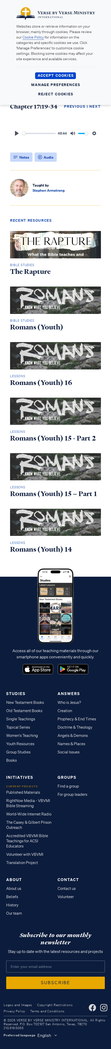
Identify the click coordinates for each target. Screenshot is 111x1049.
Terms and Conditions (47, 1011)
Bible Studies (22, 265)
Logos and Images (18, 1005)
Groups (67, 777)
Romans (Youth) (36, 327)
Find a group (68, 786)
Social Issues (69, 752)
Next (95, 106)
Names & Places (71, 744)
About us (13, 888)
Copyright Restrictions (55, 1005)
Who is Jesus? (69, 702)
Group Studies (18, 752)
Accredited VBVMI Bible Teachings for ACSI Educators (27, 841)
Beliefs (12, 896)
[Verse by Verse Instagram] (103, 1007)
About (14, 879)
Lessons (17, 376)
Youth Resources (20, 744)
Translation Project (22, 862)
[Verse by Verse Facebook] (92, 1007)
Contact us (67, 888)
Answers (69, 693)
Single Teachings (20, 719)
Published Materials (23, 792)
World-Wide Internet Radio (28, 814)
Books (11, 760)
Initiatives (19, 777)
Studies (16, 693)
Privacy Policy (14, 1011)
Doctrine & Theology (75, 727)
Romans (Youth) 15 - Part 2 (53, 438)
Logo (37, 669)
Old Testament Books (24, 710)
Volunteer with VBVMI (24, 854)
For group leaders (72, 794)
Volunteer (66, 896)
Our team (14, 913)
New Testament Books (25, 702)
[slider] (39, 133)
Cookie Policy (33, 37)
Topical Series (18, 727)
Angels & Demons (73, 735)
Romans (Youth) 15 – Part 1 (53, 493)
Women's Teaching (22, 735)
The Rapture (30, 271)
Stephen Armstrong (49, 190)
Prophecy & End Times (77, 719)
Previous (74, 106)
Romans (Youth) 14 (41, 549)
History (12, 905)
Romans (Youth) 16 (41, 382)
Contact (68, 879)
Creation (65, 710)
